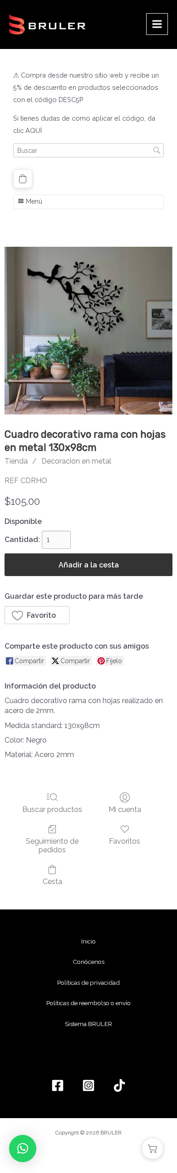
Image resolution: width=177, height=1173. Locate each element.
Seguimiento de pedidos (52, 845)
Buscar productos (52, 809)
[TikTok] (119, 1085)
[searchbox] (88, 150)
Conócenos (88, 961)
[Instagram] (88, 1085)
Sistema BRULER (88, 1023)
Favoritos (124, 841)
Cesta (52, 881)
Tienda (16, 461)
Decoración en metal (76, 461)
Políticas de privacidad (88, 982)
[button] (22, 178)
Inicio (88, 941)
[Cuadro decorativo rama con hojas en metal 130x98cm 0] (88, 331)
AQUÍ (33, 130)
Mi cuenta (124, 809)
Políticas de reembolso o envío (88, 1003)
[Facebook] (57, 1085)
